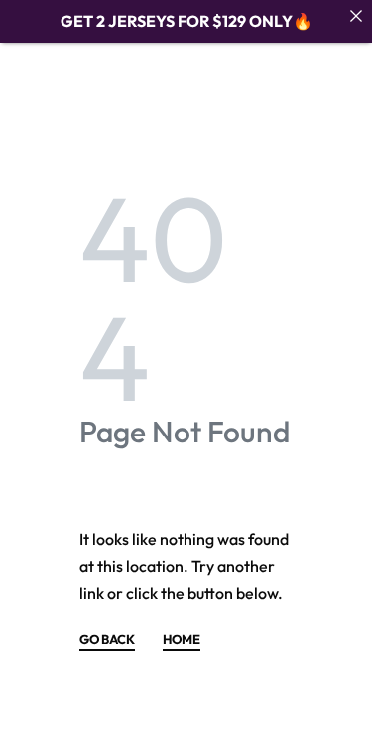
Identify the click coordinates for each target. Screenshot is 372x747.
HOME (181, 640)
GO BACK (107, 640)
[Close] (356, 16)
